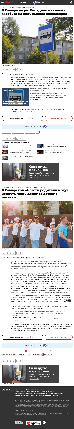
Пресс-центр (34, 389)
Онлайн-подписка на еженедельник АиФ (27, 391)
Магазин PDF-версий (46, 389)
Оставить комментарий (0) (58, 118)
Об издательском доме (22, 389)
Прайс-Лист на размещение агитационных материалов (31, 393)
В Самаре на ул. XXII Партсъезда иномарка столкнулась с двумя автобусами (57, 151)
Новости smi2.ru (8, 182)
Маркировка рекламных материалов (26, 395)
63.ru (70, 83)
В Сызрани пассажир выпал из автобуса (20, 145)
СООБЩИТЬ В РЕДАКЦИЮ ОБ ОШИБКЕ (48, 395)
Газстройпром (6, 248)
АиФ (15, 65)
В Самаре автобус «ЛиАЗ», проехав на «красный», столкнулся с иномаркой (55, 145)
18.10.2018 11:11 (5, 7)
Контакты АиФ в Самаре (56, 393)
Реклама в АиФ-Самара (47, 391)
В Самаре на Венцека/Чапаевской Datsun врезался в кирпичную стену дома (21, 151)
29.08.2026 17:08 (6, 187)
